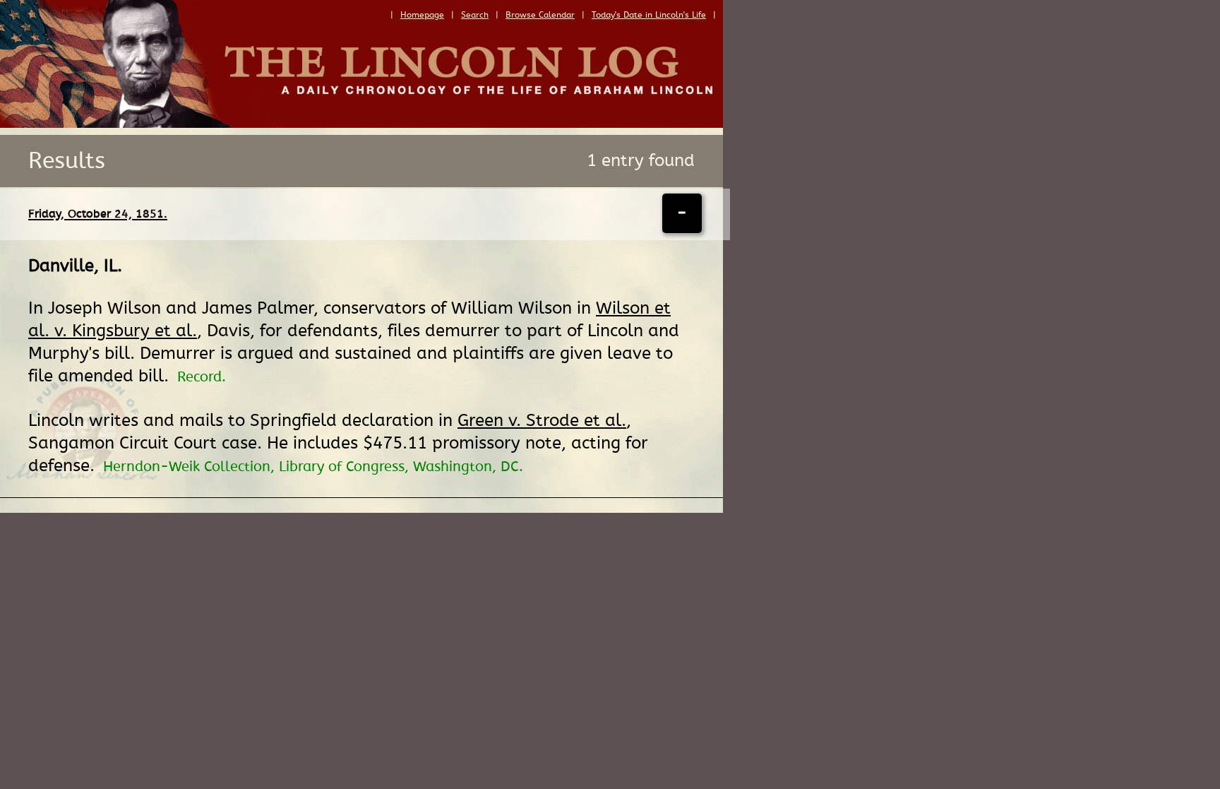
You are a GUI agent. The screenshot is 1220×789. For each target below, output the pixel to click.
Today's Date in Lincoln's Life (649, 15)
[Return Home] (361, 124)
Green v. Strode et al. (542, 420)
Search (475, 15)
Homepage (422, 15)
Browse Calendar (540, 15)
